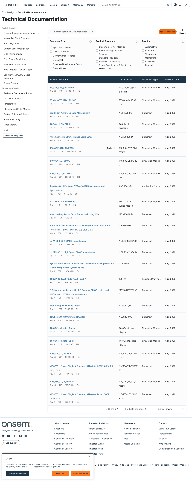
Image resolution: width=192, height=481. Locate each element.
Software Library (12, 119)
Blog (6, 130)
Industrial (149, 50)
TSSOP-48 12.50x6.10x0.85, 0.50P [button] (68, 279)
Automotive (151, 47)
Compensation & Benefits (171, 448)
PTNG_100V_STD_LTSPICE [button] (63, 100)
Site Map (124, 464)
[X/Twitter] (15, 436)
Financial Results (97, 428)
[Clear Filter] (90, 41)
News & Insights (132, 428)
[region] (48, 466)
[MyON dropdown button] (176, 5)
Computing (150, 58)
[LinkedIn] (3, 436)
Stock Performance (98, 433)
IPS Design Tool (11, 43)
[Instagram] (26, 436)
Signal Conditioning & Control (114, 65)
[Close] (89, 456)
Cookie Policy (102, 464)
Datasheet (58, 60)
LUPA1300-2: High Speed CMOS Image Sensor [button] (73, 252)
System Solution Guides (15, 114)
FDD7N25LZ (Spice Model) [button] (63, 201)
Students (163, 438)
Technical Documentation (16, 93)
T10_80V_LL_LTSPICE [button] (60, 353)
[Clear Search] (93, 31)
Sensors (103, 54)
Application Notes (14, 98)
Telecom (149, 54)
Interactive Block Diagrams (17, 38)
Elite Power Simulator (14, 59)
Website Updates (180, 464)
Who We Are (165, 443)
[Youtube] (9, 436)
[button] (168, 4)
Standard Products (108, 58)
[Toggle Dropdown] (127, 45)
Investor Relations (99, 423)
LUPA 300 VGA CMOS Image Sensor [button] (68, 241)
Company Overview (64, 438)
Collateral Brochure (62, 51)
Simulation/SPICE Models (17, 109)
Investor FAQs (96, 453)
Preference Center (140, 464)
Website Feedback (161, 464)
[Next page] (183, 409)
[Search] (50, 31)
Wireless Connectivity (110, 61)
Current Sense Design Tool (17, 48)
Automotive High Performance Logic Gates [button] (71, 137)
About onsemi (62, 423)
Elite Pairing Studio (13, 54)
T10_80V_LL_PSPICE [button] (60, 160)
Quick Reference (167, 32)
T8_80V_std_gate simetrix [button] (63, 87)
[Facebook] (20, 436)
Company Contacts (64, 448)
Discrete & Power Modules (112, 47)
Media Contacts (132, 443)
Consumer (150, 61)
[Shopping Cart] (181, 5)
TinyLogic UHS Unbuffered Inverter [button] (67, 317)
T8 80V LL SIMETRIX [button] (60, 124)
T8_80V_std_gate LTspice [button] (62, 328)
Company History (63, 443)
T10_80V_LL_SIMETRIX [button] (61, 173)
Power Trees (10, 83)
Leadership (59, 433)
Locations (59, 428)
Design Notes (59, 68)
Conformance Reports (64, 55)
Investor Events (96, 443)
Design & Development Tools (67, 64)
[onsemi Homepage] (11, 4)
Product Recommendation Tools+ (20, 33)
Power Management (109, 50)
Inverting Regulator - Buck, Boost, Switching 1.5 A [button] (75, 214)
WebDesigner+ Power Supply (18, 69)
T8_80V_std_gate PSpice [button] (62, 340)
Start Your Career (167, 428)
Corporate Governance (100, 438)
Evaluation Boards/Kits (15, 64)
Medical (149, 65)
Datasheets (10, 103)
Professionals (165, 433)
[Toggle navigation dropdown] (38, 33)
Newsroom (130, 423)
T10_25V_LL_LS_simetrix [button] (62, 381)
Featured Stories (132, 433)
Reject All (60, 473)
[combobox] (132, 5)
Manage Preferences (17, 473)
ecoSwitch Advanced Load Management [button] (70, 113)
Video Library (10, 124)
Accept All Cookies (80, 473)
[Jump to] (120, 409)
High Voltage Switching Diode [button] (65, 305)
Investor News (96, 448)
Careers (163, 423)
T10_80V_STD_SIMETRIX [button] (62, 148)
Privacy (114, 464)
